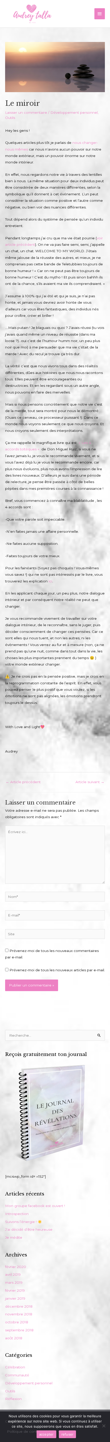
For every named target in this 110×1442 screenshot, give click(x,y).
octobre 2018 (16, 1322)
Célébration (15, 1367)
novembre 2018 (18, 1314)
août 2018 (13, 1338)
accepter (46, 1434)
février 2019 (15, 1290)
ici (50, 581)
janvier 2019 (15, 1298)
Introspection (17, 1214)
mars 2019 (14, 1282)
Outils (10, 118)
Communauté (17, 1375)
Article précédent (23, 782)
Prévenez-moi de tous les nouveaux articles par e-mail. (57, 970)
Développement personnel (74, 112)
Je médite (13, 1237)
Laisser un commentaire (26, 112)
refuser (67, 1434)
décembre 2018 (18, 1306)
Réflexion (13, 1399)
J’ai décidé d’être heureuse (28, 1229)
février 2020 (15, 1267)
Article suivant (89, 782)
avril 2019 (13, 1274)
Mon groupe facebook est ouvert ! (35, 1206)
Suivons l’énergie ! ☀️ (23, 1222)
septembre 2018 (19, 1330)
